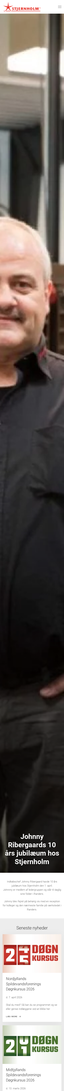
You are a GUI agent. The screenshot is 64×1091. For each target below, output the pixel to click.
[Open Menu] (59, 7)
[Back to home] (22, 7)
